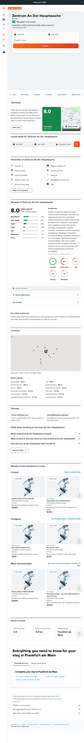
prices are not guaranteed (54, 699)
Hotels (24, 724)
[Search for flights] (4, 15)
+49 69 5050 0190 (19, 28)
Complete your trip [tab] (21, 663)
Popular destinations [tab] (38, 663)
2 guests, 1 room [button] (20, 40)
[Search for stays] (4, 19)
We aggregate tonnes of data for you (27, 709)
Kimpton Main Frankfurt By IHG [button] (23, 499)
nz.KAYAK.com (15, 724)
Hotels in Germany (45, 724)
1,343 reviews (30, 22)
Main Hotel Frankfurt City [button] (21, 547)
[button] (81, 2)
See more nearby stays (72, 472)
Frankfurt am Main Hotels (60, 724)
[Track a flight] (4, 39)
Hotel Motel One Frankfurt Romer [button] (58, 501)
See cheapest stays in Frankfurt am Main (66, 519)
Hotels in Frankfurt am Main (55, 677)
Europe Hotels (32, 724)
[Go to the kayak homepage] (15, 8)
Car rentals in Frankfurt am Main (26, 677)
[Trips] (4, 46)
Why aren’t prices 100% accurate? (26, 713)
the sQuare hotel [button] (53, 547)
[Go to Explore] (4, 35)
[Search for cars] (4, 24)
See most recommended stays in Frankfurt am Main (64, 564)
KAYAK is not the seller (21, 705)
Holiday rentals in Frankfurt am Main (28, 680)
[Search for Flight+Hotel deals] (4, 29)
